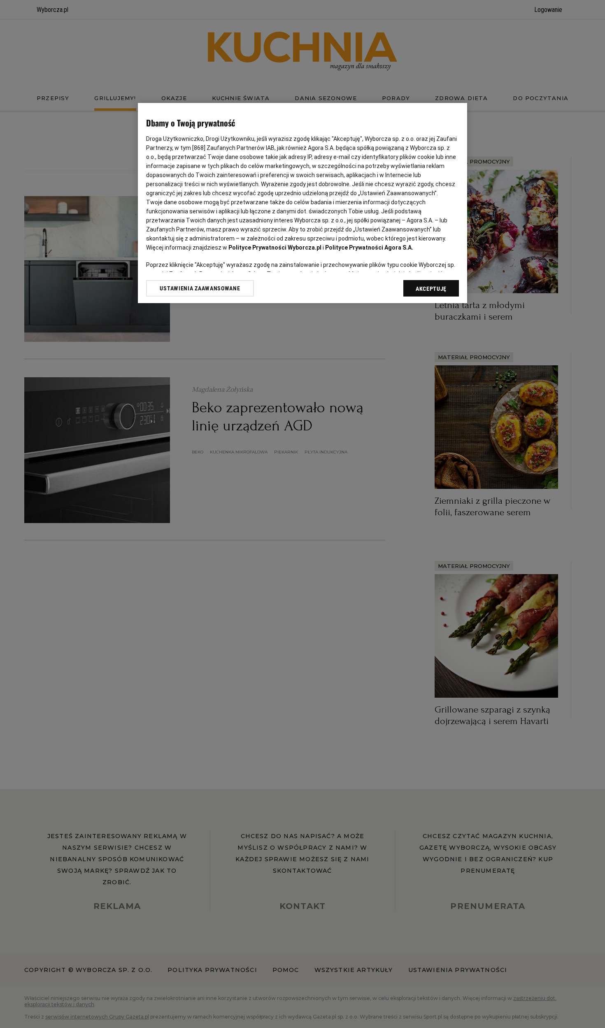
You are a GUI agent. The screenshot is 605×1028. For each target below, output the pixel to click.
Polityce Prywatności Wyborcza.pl (274, 247)
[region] (302, 203)
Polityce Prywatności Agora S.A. (369, 247)
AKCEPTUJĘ (431, 288)
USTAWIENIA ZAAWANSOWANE (200, 288)
